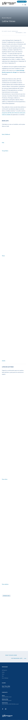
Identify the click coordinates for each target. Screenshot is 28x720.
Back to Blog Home (11, 655)
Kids (3, 142)
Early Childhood (6, 134)
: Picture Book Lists (16, 658)
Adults (3, 360)
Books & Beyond (6, 18)
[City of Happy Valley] (9, 3)
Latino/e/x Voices (6, 595)
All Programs (4, 670)
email (10, 696)
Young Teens (5, 150)
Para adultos (5, 584)
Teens (3, 255)
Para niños (4, 479)
